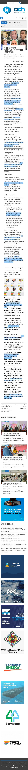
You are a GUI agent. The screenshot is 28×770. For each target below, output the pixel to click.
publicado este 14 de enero (13, 203)
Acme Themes (14, 767)
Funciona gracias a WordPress (8, 766)
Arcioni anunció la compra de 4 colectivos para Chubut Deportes (11, 434)
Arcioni (6, 56)
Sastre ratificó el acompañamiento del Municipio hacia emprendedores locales (13, 458)
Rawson (7, 421)
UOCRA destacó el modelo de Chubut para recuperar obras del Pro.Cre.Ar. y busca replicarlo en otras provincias (14, 529)
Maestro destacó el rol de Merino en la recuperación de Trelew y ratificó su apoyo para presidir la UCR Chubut (13, 540)
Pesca (4, 488)
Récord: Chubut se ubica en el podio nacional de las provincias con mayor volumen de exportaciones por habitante (14, 550)
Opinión (12, 30)
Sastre (9, 58)
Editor (16, 54)
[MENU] (1, 18)
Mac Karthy (20, 56)
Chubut (2, 30)
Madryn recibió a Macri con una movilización (21, 406)
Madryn (7, 445)
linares (15, 56)
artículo (8, 298)
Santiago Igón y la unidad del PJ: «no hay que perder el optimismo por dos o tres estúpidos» (6, 408)
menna (5, 58)
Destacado (7, 30)
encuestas (10, 56)
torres (13, 58)
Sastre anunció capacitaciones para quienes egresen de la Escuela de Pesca (12, 484)
